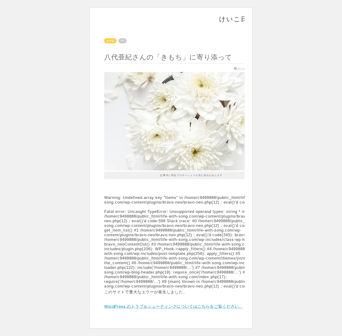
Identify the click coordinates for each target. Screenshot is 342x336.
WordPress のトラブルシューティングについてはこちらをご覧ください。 (173, 306)
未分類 (110, 40)
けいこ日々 (237, 19)
